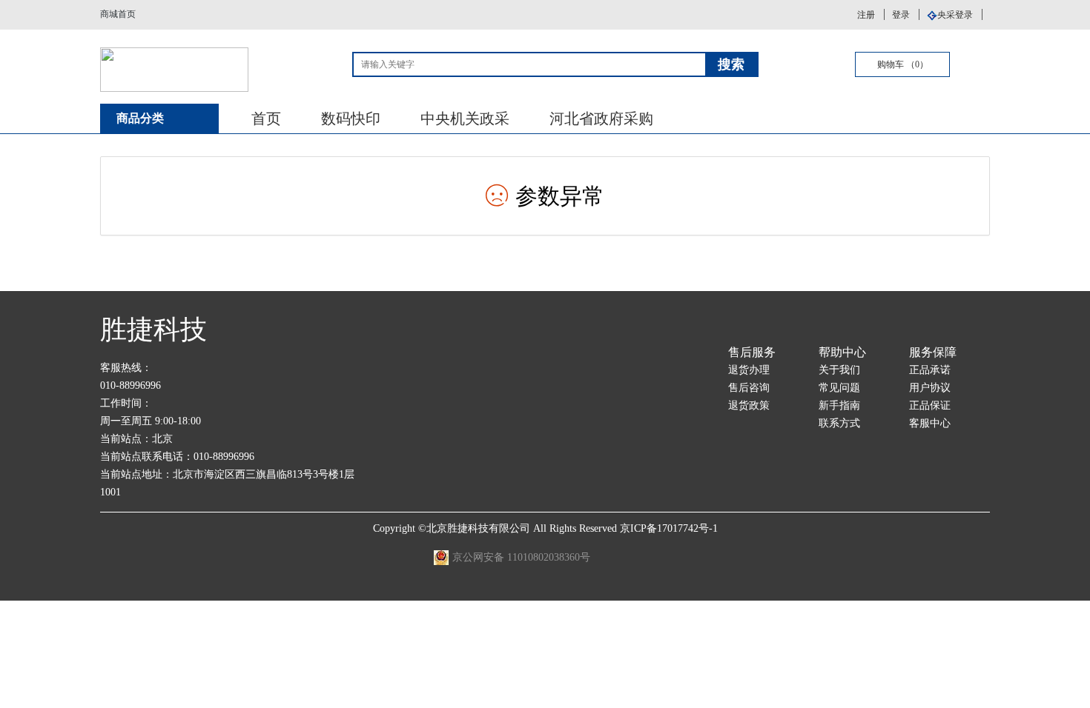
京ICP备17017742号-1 (669, 528)
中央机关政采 (464, 118)
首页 (266, 118)
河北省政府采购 (601, 118)
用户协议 (930, 387)
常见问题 (839, 387)
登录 (901, 15)
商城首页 (118, 14)
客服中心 (930, 423)
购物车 (902, 64)
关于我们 (839, 369)
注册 (866, 15)
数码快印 (350, 118)
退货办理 (749, 369)
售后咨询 (749, 387)
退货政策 (749, 405)
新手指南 (839, 405)
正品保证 (930, 405)
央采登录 (955, 15)
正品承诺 (930, 369)
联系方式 (839, 423)
